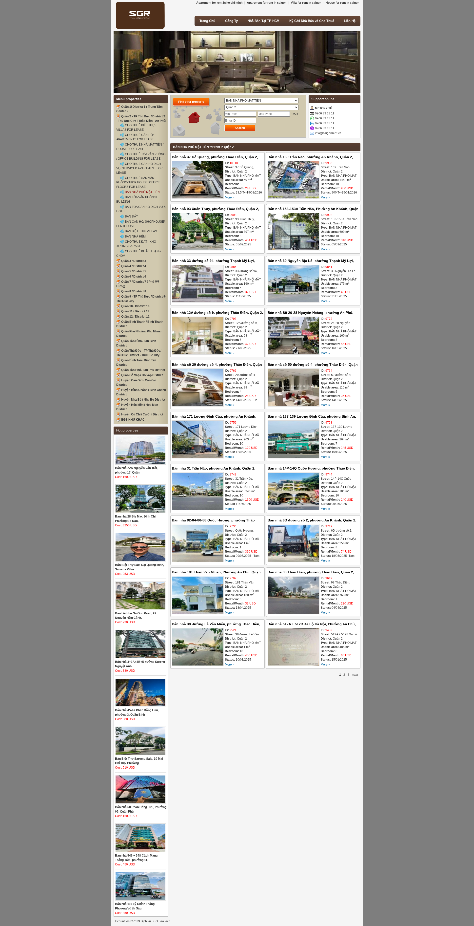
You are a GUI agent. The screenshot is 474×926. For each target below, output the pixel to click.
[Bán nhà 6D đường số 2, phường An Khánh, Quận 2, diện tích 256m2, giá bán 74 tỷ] (293, 543)
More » (229, 197)
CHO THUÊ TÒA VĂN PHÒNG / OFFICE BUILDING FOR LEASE (140, 156)
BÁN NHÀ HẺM (135, 236)
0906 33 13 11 (324, 113)
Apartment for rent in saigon (266, 2)
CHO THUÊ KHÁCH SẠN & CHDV (138, 254)
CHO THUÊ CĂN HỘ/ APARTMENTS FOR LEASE (135, 137)
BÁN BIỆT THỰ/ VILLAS (141, 231)
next (355, 674)
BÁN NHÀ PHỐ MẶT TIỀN (142, 192)
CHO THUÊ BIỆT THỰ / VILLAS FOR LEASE (136, 127)
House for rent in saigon (342, 2)
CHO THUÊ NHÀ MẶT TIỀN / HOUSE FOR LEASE (139, 147)
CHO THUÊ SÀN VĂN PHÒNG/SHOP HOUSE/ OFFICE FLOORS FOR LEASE (138, 182)
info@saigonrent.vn (328, 133)
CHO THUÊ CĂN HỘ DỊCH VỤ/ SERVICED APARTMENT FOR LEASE (139, 168)
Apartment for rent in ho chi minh (219, 2)
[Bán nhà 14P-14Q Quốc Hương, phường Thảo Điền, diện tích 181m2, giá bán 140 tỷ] (293, 492)
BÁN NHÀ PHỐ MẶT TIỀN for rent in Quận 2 (203, 147)
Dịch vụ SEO (149, 921)
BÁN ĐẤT (131, 216)
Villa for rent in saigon (306, 2)
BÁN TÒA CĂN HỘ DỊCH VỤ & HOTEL (141, 209)
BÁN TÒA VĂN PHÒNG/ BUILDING (136, 199)
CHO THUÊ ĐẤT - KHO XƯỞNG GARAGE (136, 244)
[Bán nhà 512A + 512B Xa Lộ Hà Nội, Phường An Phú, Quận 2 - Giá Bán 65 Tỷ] (293, 647)
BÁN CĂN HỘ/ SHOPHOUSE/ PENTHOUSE (140, 224)
